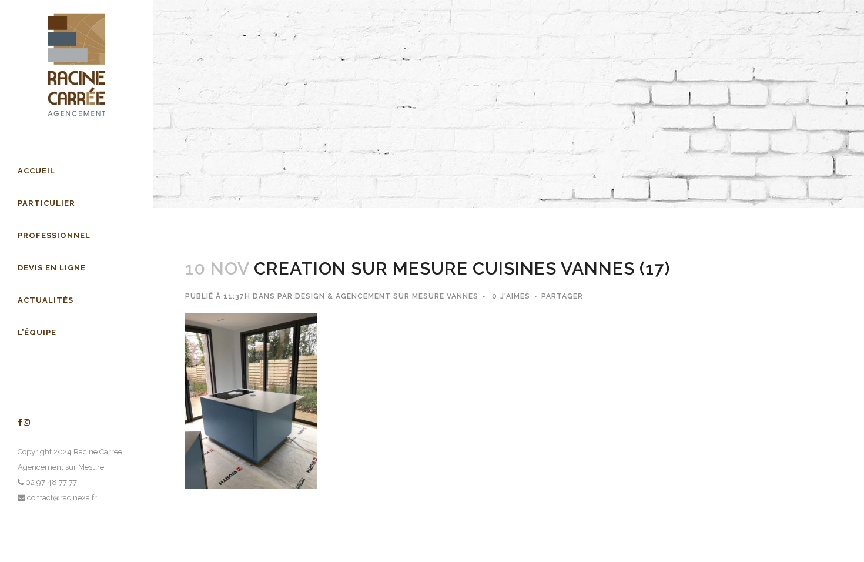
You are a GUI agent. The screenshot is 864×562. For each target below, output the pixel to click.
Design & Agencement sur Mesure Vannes (386, 296)
